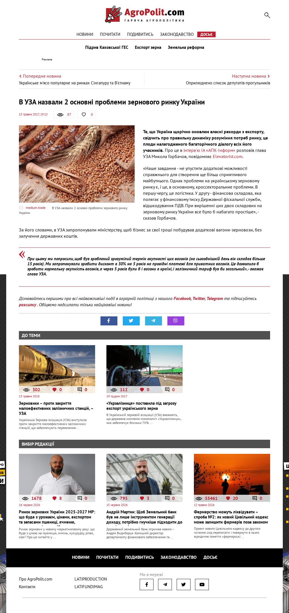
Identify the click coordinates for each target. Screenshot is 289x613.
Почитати (110, 34)
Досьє (206, 34)
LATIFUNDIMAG (89, 586)
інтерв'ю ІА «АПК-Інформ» (209, 150)
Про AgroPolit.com (35, 579)
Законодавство (177, 34)
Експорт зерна (148, 47)
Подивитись (140, 34)
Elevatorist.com (227, 156)
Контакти (27, 586)
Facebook (182, 298)
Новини (84, 34)
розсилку (28, 304)
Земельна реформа (186, 47)
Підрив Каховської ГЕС (106, 47)
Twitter (198, 298)
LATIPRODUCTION (91, 579)
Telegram (215, 298)
